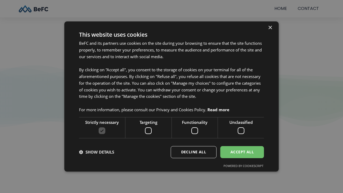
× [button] (270, 28)
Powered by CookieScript (243, 166)
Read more (218, 109)
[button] (96, 152)
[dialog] (171, 96)
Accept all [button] (242, 151)
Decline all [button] (193, 151)
